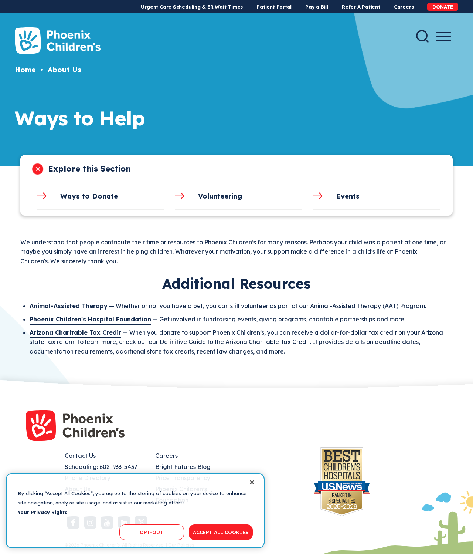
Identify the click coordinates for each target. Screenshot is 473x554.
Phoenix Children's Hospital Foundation (90, 319)
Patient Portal (274, 7)
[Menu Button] (443, 36)
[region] (135, 510)
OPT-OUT (151, 532)
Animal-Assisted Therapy (69, 306)
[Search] (422, 36)
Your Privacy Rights (42, 512)
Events (348, 196)
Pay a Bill (316, 7)
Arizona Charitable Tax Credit (75, 332)
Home (25, 69)
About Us (64, 69)
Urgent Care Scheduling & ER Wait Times (192, 7)
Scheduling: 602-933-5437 (101, 466)
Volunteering (220, 196)
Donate (442, 7)
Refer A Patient (361, 7)
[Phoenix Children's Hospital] (58, 40)
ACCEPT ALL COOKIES (221, 532)
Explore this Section (89, 168)
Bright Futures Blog (183, 466)
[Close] (252, 482)
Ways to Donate (89, 196)
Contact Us (80, 455)
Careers (404, 7)
